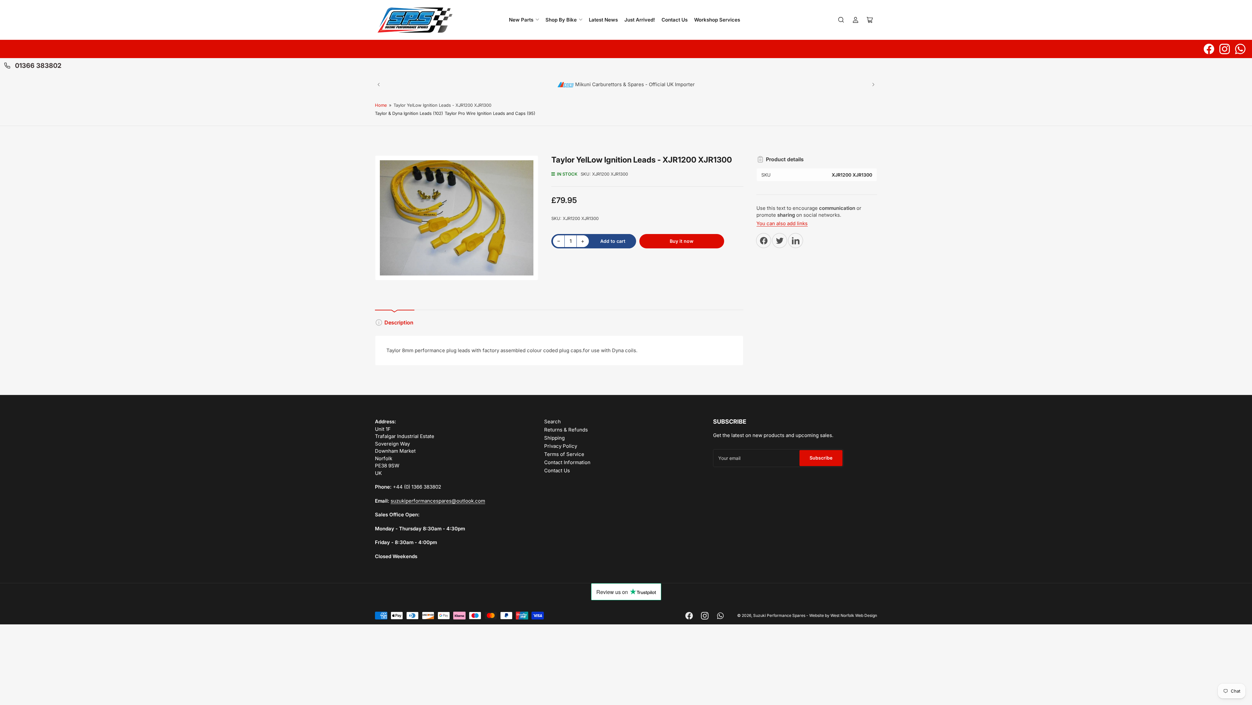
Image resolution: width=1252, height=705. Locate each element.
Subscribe (821, 458)
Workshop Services (717, 20)
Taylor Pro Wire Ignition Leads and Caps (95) (490, 113)
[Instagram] (1224, 49)
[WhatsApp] (1240, 49)
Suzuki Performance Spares (779, 615)
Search (552, 421)
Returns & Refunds (566, 430)
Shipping (554, 438)
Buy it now (681, 241)
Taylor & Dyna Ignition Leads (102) (409, 113)
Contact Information (567, 462)
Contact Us (675, 20)
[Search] (841, 20)
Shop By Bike (561, 20)
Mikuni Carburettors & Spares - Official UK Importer (634, 84)
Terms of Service (564, 454)
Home (381, 105)
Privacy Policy (560, 446)
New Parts (521, 20)
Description (398, 322)
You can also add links (782, 223)
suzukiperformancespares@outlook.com (438, 501)
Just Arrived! (639, 20)
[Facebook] (1209, 49)
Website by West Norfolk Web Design (843, 615)
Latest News (603, 20)
